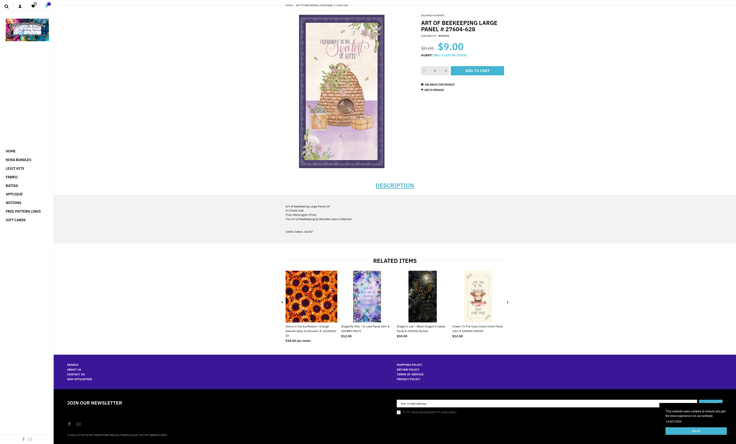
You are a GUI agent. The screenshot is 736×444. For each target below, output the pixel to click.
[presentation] (282, 302)
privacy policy (448, 412)
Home (289, 5)
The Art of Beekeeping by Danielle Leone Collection (319, 219)
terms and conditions (423, 412)
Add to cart (477, 70)
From (301, 215)
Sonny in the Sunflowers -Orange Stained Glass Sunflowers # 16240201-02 (311, 331)
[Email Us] (30, 439)
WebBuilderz (158, 435)
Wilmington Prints (432, 15)
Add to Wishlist (434, 89)
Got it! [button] (696, 430)
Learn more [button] (674, 421)
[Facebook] (23, 439)
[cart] (46, 6)
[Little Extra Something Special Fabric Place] (27, 29)
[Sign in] (20, 6)
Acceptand (429, 412)
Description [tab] (395, 185)
